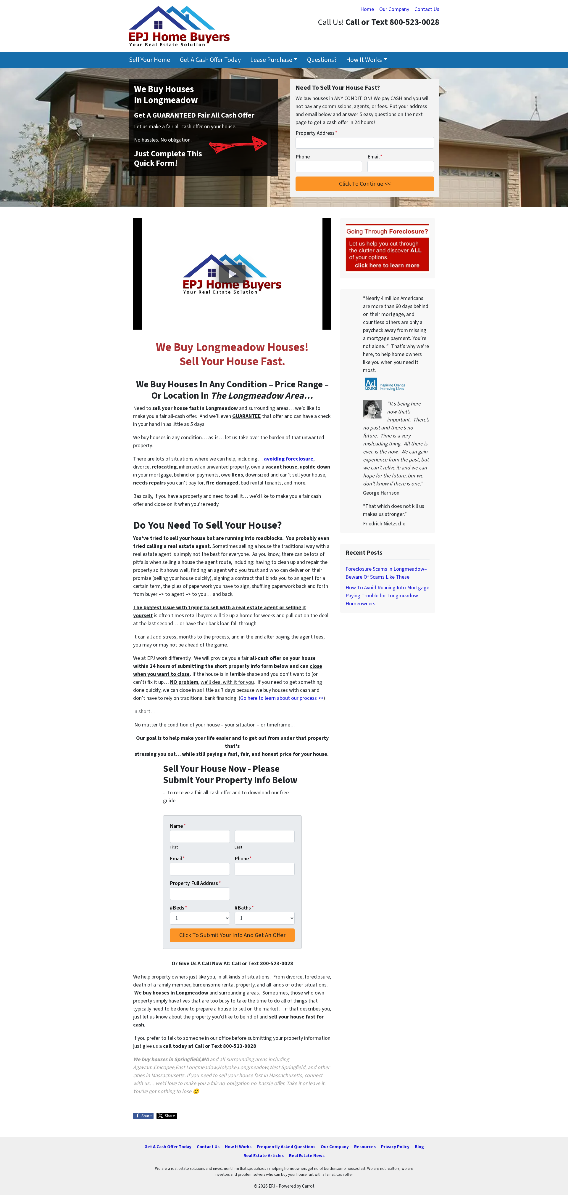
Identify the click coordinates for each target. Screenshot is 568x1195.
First (174, 847)
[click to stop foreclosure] (388, 248)
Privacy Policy (395, 1146)
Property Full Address (195, 883)
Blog (419, 1146)
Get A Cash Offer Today (210, 60)
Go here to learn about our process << (281, 698)
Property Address (317, 133)
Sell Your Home (149, 60)
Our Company (394, 9)
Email (375, 157)
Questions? (322, 60)
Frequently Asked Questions (286, 1146)
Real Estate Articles (263, 1155)
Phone (303, 157)
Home (367, 9)
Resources (365, 1146)
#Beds (178, 908)
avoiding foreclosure (288, 459)
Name (178, 826)
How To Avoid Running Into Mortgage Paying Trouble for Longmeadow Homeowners (387, 595)
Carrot (308, 1186)
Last (238, 847)
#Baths (244, 908)
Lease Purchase (271, 60)
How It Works (364, 60)
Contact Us (426, 9)
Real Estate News (307, 1155)
